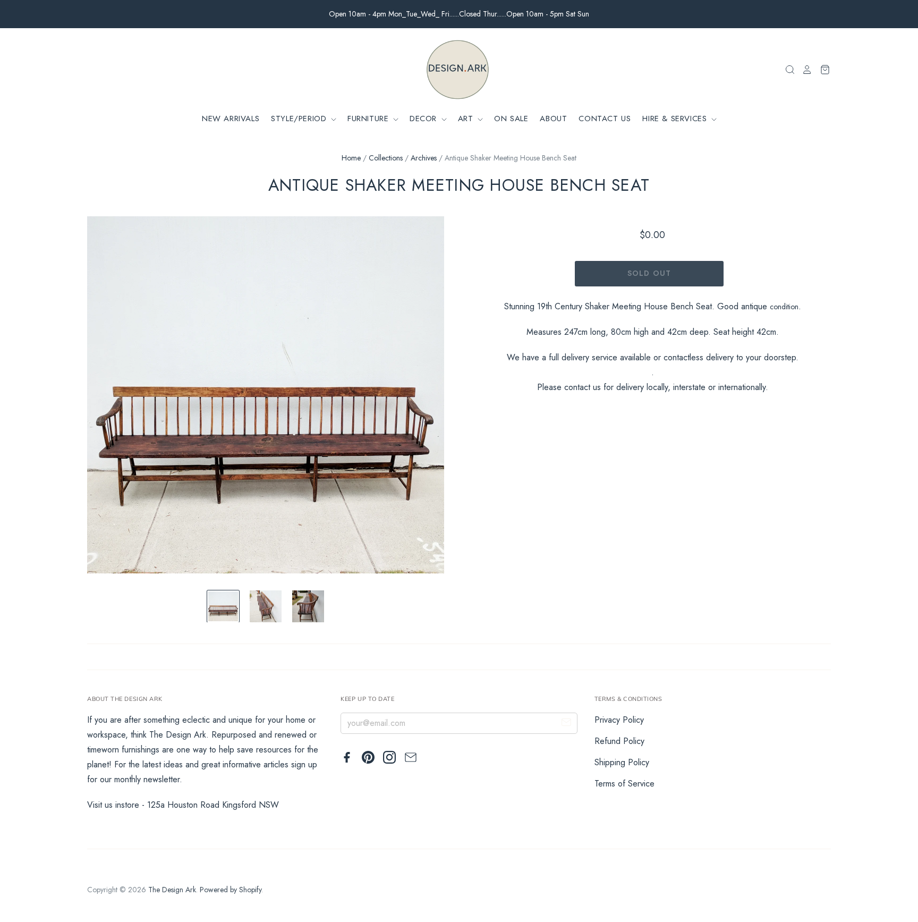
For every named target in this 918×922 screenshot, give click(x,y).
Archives (424, 158)
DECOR (425, 118)
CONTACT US (605, 118)
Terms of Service (624, 783)
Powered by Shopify (230, 889)
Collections (386, 158)
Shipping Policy (621, 762)
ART (467, 118)
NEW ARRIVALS (230, 118)
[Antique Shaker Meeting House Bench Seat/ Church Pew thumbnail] (223, 606)
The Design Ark (172, 889)
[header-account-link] (803, 69)
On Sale (511, 118)
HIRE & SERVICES (676, 118)
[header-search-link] (786, 69)
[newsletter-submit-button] (566, 723)
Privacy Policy (619, 720)
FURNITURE (369, 118)
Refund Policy (619, 741)
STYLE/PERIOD (300, 118)
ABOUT (553, 118)
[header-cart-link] (821, 69)
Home (351, 158)
